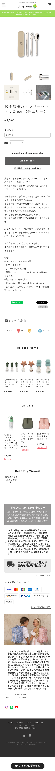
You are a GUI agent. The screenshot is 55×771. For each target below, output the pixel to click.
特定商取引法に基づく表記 (25, 728)
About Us (20, 723)
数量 (6, 143)
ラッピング (8, 130)
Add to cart (27, 160)
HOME (10, 723)
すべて (9, 330)
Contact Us (38, 723)
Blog (29, 723)
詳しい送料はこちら (43, 575)
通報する (43, 307)
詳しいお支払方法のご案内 (40, 607)
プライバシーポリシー (25, 725)
